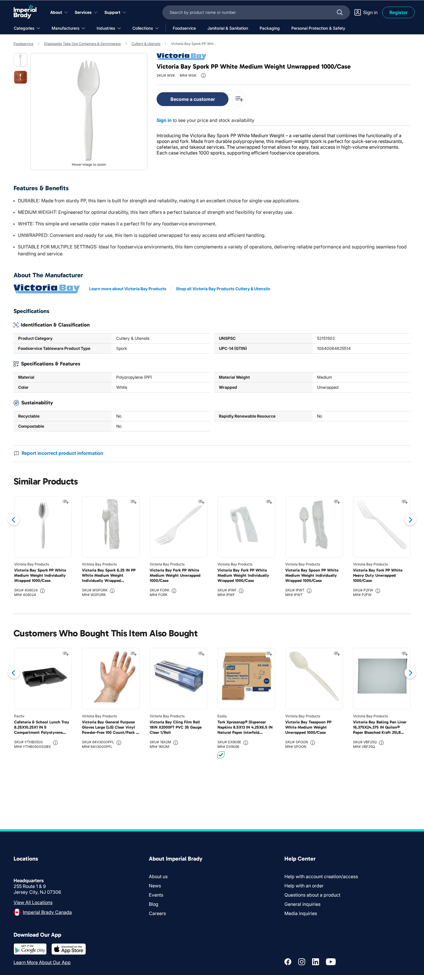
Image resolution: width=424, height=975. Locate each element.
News (155, 886)
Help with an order (304, 886)
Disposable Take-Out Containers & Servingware (82, 44)
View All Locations (33, 902)
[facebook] (287, 961)
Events (156, 895)
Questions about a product (312, 895)
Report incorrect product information (62, 453)
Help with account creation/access (321, 876)
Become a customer (192, 99)
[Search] (340, 12)
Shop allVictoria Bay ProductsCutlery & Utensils (223, 288)
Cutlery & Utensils (146, 44)
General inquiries (302, 904)
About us (158, 876)
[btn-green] (220, 754)
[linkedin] (315, 961)
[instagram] (301, 961)
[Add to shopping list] (65, 502)
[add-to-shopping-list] (239, 99)
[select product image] (20, 60)
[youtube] (331, 961)
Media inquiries (300, 913)
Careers (157, 913)
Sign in (164, 120)
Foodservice (23, 44)
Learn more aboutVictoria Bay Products (127, 288)
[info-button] (203, 75)
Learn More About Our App (42, 962)
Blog (153, 904)
